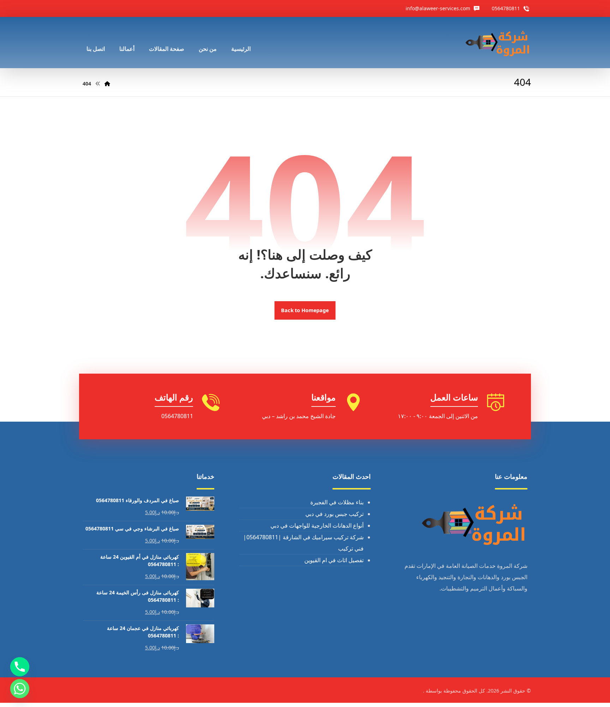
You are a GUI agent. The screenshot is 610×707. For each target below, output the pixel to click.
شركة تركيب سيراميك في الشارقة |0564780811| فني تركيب (303, 542)
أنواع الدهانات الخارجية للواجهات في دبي (317, 525)
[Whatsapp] (19, 688)
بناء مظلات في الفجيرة (337, 502)
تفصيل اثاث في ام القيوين (334, 560)
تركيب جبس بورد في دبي (334, 514)
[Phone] (19, 666)
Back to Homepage (305, 310)
